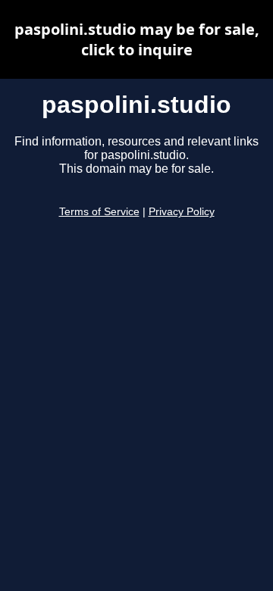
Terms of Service (99, 211)
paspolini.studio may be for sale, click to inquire (136, 39)
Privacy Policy (182, 211)
